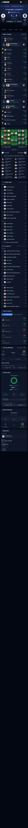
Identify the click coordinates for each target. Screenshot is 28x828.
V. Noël (8, 123)
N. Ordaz (9, 74)
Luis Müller (8, 282)
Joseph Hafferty (9, 193)
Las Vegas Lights (8, 182)
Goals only (24, 34)
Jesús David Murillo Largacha (12, 306)
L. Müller (9, 97)
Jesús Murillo (10, 38)
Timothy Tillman (11, 75)
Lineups (10, 29)
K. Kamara (9, 92)
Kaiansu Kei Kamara (10, 275)
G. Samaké (10, 70)
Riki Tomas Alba (9, 233)
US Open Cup (12, 12)
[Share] (15, 21)
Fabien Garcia (9, 190)
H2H (21, 29)
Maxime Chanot (9, 287)
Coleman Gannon (10, 208)
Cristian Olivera (13, 43)
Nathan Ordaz (9, 300)
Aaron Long (8, 260)
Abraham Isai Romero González (13, 250)
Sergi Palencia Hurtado (11, 257)
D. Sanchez (6, 152)
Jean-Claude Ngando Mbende (13, 211)
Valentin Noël (9, 205)
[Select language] (22, 2)
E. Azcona (9, 112)
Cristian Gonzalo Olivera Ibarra (12, 297)
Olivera (25, 23)
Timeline (4, 29)
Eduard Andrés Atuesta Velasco (13, 272)
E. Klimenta (10, 63)
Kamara (25, 22)
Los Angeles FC (7, 246)
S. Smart (9, 64)
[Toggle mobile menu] (26, 2)
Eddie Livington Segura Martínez (13, 254)
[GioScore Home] (5, 2)
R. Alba (9, 57)
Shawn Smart (9, 202)
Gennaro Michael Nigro (11, 196)
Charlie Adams (9, 226)
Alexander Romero (10, 239)
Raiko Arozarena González (12, 242)
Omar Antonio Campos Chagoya (13, 266)
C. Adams (9, 68)
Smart (3, 21)
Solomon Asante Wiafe (11, 218)
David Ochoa (9, 303)
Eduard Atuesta (10, 81)
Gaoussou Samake (10, 199)
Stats (16, 29)
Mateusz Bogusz (11, 90)
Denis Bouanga (9, 279)
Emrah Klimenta (9, 223)
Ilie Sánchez (9, 49)
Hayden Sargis (9, 236)
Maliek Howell (9, 229)
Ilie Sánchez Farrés (10, 293)
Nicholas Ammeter (10, 186)
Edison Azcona (9, 215)
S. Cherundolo (21, 152)
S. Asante (9, 59)
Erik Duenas (9, 263)
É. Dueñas (9, 40)
